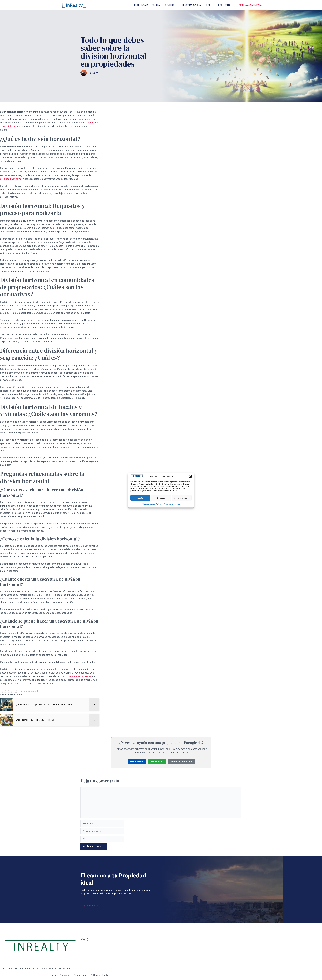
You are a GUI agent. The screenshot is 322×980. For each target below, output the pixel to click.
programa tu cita (89, 905)
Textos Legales (222, 5)
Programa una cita (191, 5)
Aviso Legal (176, 504)
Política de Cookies (100, 975)
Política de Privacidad (163, 504)
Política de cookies (148, 504)
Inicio (83, 946)
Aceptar (140, 498)
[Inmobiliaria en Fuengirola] (74, 5)
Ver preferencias (182, 498)
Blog (208, 5)
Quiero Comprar (157, 761)
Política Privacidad (60, 975)
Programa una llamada (250, 5)
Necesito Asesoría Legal (181, 761)
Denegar (161, 498)
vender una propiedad (80, 676)
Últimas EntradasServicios (89, 959)
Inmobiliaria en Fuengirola (147, 5)
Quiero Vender (136, 761)
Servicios (169, 5)
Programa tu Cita (89, 952)
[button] (190, 476)
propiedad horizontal (11, 178)
